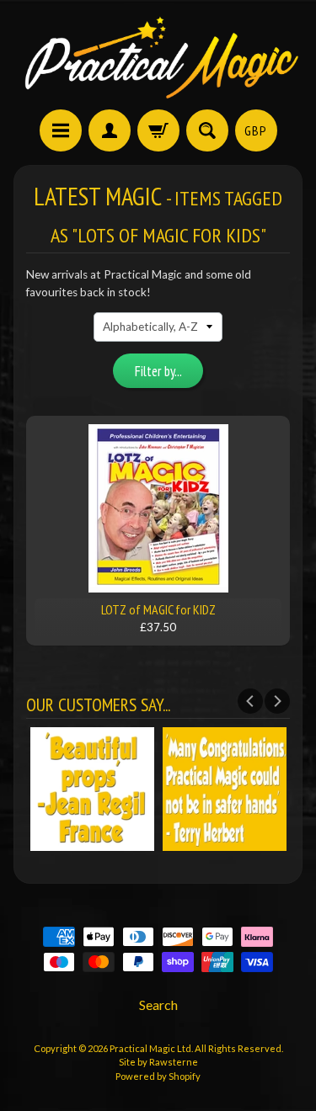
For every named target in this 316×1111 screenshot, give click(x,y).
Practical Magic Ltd (150, 1048)
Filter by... (158, 371)
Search (158, 1005)
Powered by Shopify (158, 1076)
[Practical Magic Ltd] (158, 57)
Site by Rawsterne (158, 1061)
